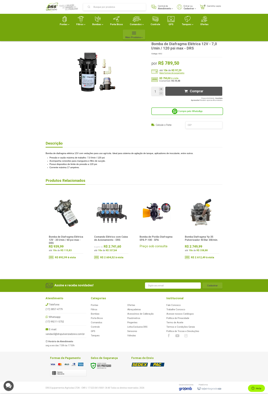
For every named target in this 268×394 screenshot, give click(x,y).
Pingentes (132, 322)
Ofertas (131, 305)
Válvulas (131, 335)
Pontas (94, 305)
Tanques (95, 335)
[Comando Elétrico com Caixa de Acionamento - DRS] (111, 227)
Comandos (96, 322)
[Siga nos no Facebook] (168, 336)
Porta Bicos (97, 318)
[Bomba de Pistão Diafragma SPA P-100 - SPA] (156, 227)
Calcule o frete (164, 124)
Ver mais (113, 248)
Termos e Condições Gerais (180, 326)
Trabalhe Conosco (175, 309)
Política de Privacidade (177, 318)
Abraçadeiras (134, 309)
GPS (93, 331)
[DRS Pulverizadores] (62, 7)
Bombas (95, 313)
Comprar (196, 91)
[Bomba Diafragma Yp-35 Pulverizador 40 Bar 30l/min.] (202, 227)
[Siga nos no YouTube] (177, 336)
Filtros (94, 309)
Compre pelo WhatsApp (190, 111)
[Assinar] (212, 285)
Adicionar (72, 248)
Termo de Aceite (174, 322)
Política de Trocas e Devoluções (182, 331)
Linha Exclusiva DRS (137, 326)
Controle (95, 326)
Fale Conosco (173, 305)
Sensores (132, 331)
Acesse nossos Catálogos (180, 313)
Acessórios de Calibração (140, 313)
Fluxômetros (133, 318)
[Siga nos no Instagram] (185, 336)
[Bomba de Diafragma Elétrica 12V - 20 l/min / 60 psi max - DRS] (66, 227)
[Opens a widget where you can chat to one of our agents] (256, 388)
